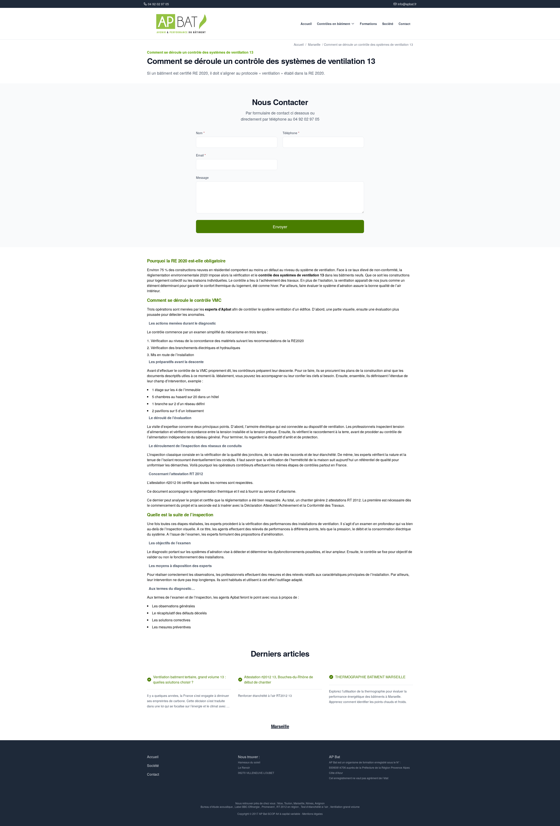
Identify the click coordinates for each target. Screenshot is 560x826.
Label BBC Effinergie (247, 806)
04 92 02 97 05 (158, 4)
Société (387, 23)
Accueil (306, 23)
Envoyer (280, 226)
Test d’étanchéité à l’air (314, 806)
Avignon (320, 803)
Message (202, 177)
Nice (280, 803)
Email (201, 155)
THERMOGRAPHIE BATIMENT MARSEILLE (370, 676)
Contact (404, 23)
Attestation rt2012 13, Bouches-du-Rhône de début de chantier (278, 679)
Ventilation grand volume (345, 806)
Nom (200, 133)
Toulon (288, 803)
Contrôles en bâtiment (333, 23)
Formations (368, 23)
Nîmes (309, 803)
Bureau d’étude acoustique (217, 806)
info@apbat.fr (407, 4)
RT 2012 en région (287, 806)
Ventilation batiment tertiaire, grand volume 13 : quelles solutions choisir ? (189, 679)
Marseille (314, 44)
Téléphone (291, 133)
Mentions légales (312, 813)
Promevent (268, 806)
